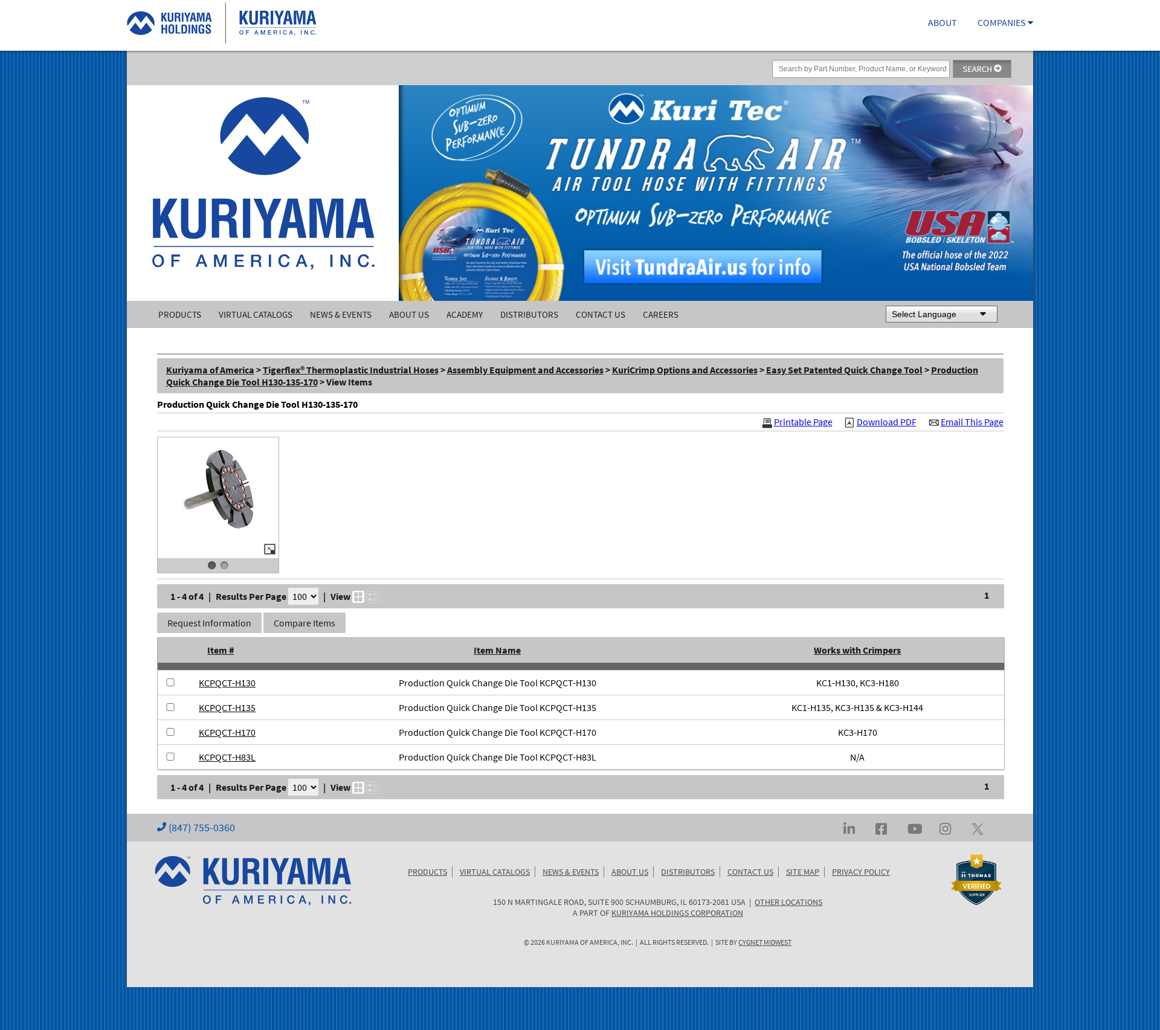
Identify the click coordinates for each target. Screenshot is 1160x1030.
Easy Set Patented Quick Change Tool (844, 370)
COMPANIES (1003, 22)
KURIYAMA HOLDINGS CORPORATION (677, 912)
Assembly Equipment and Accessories (525, 370)
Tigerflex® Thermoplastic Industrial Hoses (351, 370)
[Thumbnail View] (358, 597)
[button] (209, 623)
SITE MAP (802, 871)
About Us (409, 314)
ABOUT (942, 22)
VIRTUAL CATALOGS (495, 871)
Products (179, 314)
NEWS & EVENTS (571, 871)
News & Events (341, 314)
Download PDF (887, 422)
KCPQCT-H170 (227, 732)
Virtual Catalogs (255, 314)
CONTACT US (750, 871)
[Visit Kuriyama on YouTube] (915, 827)
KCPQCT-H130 (227, 683)
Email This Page (972, 422)
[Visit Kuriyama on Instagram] (945, 827)
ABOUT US (629, 871)
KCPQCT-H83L (227, 757)
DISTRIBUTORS (688, 871)
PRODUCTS (427, 871)
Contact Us (600, 314)
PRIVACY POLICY (861, 871)
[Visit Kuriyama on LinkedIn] (849, 827)
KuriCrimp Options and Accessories (685, 370)
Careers (660, 314)
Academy (464, 314)
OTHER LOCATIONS (788, 901)
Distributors (529, 314)
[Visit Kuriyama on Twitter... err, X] (977, 827)
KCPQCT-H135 (227, 707)
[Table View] (372, 597)
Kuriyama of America (210, 370)
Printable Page (803, 422)
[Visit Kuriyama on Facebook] (881, 827)
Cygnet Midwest (764, 942)
